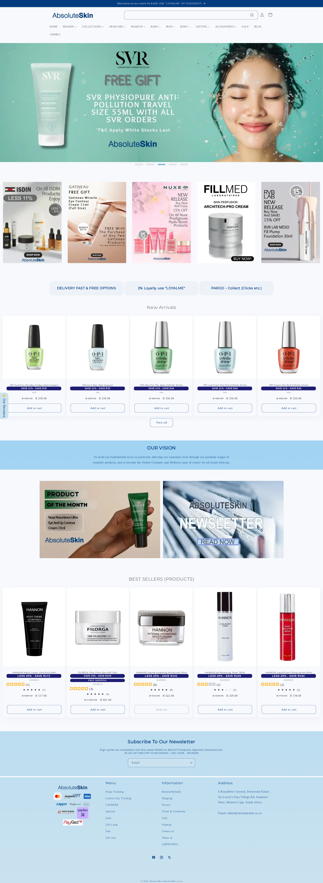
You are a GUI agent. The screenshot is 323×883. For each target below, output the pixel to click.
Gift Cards (112, 824)
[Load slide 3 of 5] (161, 164)
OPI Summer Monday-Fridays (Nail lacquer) (34, 385)
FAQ (164, 818)
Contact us (168, 831)
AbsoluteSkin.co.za (172, 881)
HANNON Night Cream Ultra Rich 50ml (34, 672)
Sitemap (166, 824)
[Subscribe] (191, 762)
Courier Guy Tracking (118, 798)
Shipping (167, 798)
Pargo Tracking (115, 791)
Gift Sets (111, 837)
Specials (110, 811)
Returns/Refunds (171, 791)
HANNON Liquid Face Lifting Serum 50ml (288, 672)
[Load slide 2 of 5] (150, 164)
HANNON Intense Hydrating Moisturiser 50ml (161, 672)
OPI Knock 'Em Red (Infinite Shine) (288, 385)
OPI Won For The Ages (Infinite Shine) (161, 385)
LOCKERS (112, 804)
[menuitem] (53, 27)
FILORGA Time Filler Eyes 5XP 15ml (98, 672)
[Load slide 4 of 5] (172, 164)
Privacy (166, 804)
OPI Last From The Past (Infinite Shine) (225, 385)
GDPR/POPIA (170, 844)
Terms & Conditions (173, 811)
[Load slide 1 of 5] (139, 164)
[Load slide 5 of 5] (184, 164)
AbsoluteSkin (155, 881)
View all (161, 422)
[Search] (252, 15)
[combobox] (191, 15)
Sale (108, 831)
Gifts (108, 818)
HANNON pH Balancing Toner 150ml (225, 672)
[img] (15, 685)
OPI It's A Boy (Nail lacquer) (97, 385)
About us (167, 837)
